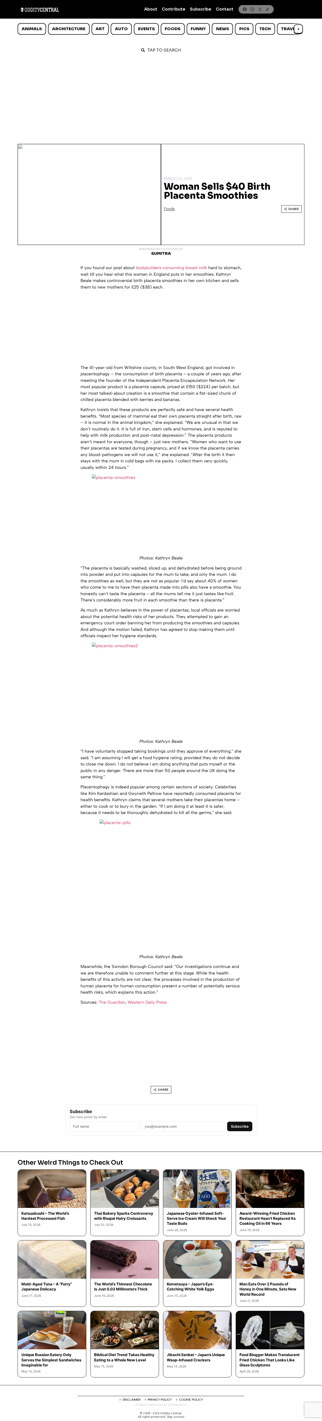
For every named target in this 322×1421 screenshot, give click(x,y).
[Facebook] (245, 9)
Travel (289, 28)
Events (146, 28)
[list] (161, 29)
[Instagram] (252, 9)
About (150, 9)
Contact (224, 9)
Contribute (173, 9)
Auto (121, 28)
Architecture (68, 28)
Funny (198, 28)
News (222, 28)
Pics (244, 28)
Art (100, 28)
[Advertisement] (161, 96)
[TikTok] (267, 9)
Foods (172, 28)
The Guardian (112, 1002)
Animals (32, 28)
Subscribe (200, 9)
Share (293, 209)
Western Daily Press (147, 1002)
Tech (265, 28)
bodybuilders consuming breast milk (171, 267)
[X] (260, 9)
